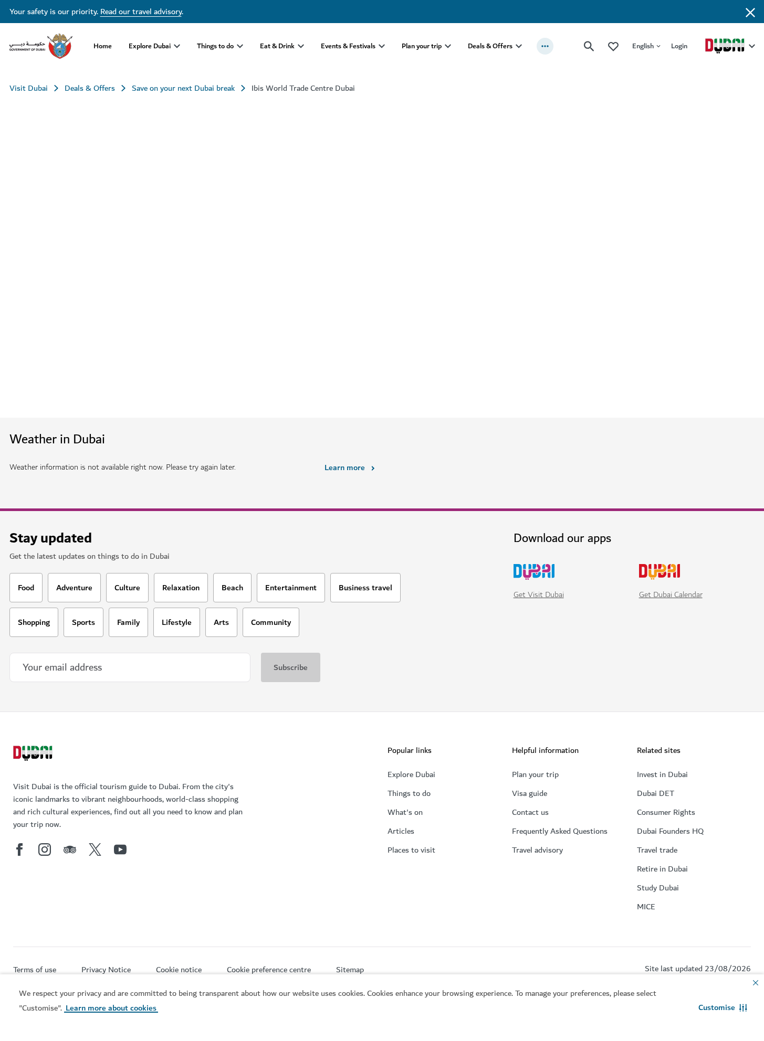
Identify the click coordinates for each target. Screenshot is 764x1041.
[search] (589, 46)
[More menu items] (545, 46)
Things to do (215, 46)
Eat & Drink (277, 46)
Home (102, 46)
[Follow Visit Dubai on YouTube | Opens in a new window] (120, 849)
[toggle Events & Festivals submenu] (382, 46)
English (643, 46)
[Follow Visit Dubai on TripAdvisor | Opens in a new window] (70, 849)
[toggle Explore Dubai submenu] (177, 46)
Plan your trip (422, 46)
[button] (722, 1007)
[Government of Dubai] (40, 46)
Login (679, 46)
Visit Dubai (28, 88)
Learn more (345, 467)
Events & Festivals (348, 46)
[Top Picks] (613, 46)
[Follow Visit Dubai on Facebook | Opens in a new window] (19, 849)
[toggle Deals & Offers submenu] (519, 46)
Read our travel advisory (141, 11)
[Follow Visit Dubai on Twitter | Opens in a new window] (95, 849)
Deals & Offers (490, 46)
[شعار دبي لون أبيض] (34, 754)
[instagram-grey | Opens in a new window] (44, 849)
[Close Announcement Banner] (750, 11)
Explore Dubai (150, 46)
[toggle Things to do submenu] (240, 46)
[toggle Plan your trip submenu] (448, 46)
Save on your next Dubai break (183, 88)
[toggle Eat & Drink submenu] (301, 46)
